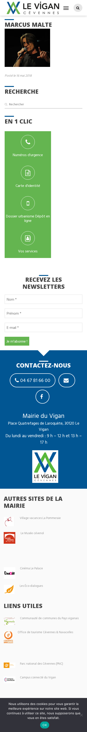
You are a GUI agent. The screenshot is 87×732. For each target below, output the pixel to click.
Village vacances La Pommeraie (40, 518)
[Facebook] (42, 397)
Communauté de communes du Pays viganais (49, 618)
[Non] (81, 715)
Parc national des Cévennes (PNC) (41, 663)
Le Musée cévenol (32, 533)
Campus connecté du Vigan (38, 677)
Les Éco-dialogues (31, 586)
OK (44, 725)
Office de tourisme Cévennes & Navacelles (45, 632)
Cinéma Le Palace (31, 568)
